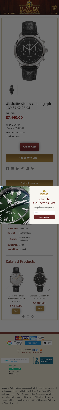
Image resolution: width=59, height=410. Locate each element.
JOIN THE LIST (44, 217)
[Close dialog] (1, 187)
